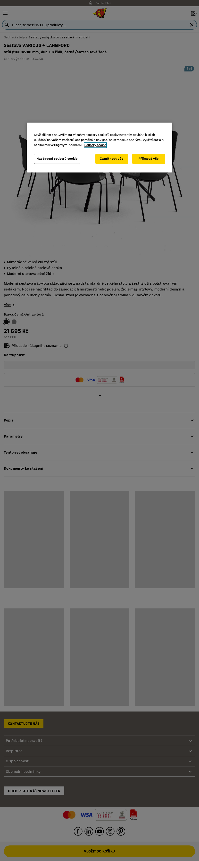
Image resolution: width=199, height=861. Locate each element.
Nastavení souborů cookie (57, 159)
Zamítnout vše (111, 159)
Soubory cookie (95, 145)
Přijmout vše (149, 159)
